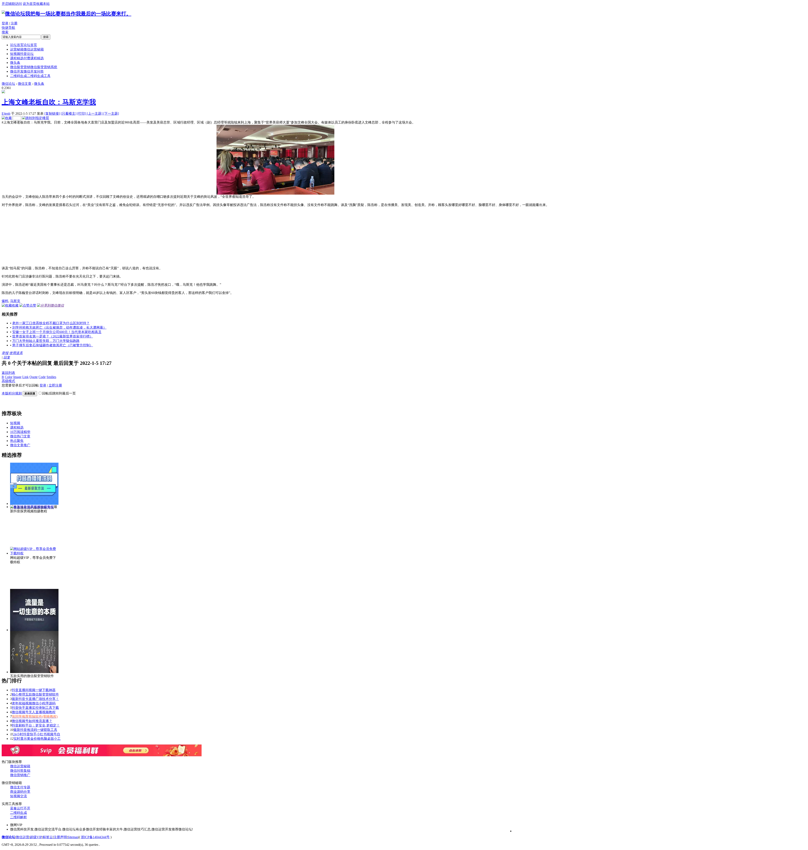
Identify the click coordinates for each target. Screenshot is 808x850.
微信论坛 (8, 83)
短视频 (22, 54)
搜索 (5, 32)
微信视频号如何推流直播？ (32, 721)
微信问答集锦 (20, 770)
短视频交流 (18, 796)
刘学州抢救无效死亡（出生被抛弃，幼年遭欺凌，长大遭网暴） (59, 327)
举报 (5, 353)
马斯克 (15, 301)
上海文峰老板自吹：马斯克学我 (49, 102)
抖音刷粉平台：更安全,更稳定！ (36, 725)
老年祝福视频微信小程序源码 (34, 703)
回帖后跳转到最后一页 (59, 393)
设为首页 (29, 3)
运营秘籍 (27, 49)
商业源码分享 (20, 791)
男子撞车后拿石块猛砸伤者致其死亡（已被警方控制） (52, 345)
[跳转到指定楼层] (35, 118)
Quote (33, 377)
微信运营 (22, 837)
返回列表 (8, 373)
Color (8, 377)
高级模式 (8, 381)
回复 (6, 357)
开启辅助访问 (12, 3)
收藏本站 (43, 3)
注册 (14, 23)
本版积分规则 (12, 393)
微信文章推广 (20, 445)
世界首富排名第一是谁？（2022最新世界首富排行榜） (52, 336)
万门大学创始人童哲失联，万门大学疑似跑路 (46, 341)
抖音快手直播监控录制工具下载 (35, 707)
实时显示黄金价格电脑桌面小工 (37, 738)
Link (25, 377)
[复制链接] (52, 113)
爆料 (5, 301)
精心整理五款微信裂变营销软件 (35, 694)
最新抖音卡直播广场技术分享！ (35, 699)
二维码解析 (18, 817)
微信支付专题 (20, 787)
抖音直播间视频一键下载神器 (34, 690)
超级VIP (36, 837)
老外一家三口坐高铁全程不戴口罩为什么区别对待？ (51, 323)
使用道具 (16, 353)
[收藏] (7, 118)
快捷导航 (8, 27)
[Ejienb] (3, 92)
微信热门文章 (20, 436)
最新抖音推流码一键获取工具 (35, 730)
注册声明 (60, 837)
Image (17, 377)
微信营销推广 (20, 775)
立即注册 (55, 385)
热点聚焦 (17, 440)
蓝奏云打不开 (20, 808)
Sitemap (73, 837)
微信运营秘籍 (20, 766)
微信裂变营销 (33, 67)
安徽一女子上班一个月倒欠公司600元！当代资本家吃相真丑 (56, 332)
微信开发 (27, 71)
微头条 (15, 62)
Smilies (51, 377)
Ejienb (6, 113)
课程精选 (27, 58)
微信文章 (24, 83)
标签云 (48, 837)
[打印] (82, 113)
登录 (5, 23)
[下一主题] (111, 113)
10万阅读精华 (20, 432)
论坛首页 (23, 45)
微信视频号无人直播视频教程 (34, 712)
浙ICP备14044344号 (95, 837)
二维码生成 (30, 76)
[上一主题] (95, 113)
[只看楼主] (68, 113)
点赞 (32, 305)
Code (42, 377)
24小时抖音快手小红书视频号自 (36, 734)
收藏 (15, 305)
